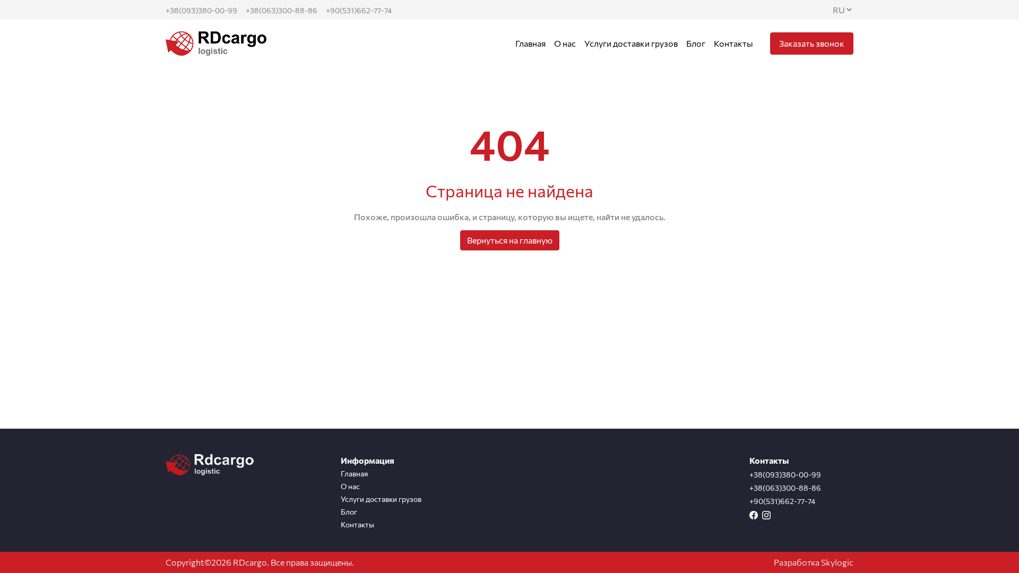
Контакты (733, 43)
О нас (565, 43)
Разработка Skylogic (813, 562)
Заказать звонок (811, 43)
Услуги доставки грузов (631, 43)
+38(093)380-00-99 (201, 10)
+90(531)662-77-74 (359, 10)
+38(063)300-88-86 (281, 10)
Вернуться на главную (509, 240)
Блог (695, 43)
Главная (530, 43)
